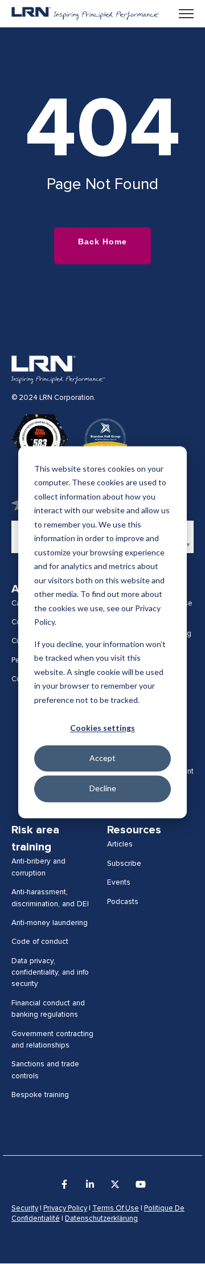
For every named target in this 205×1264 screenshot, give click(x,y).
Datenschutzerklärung (101, 1218)
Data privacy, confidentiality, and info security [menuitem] (50, 972)
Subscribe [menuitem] (124, 864)
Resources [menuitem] (134, 830)
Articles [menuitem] (120, 844)
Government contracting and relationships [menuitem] (52, 1039)
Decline (102, 788)
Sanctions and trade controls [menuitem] (45, 1069)
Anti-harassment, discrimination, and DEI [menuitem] (50, 897)
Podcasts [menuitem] (122, 902)
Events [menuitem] (118, 882)
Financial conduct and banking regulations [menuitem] (48, 1008)
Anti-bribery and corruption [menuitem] (38, 867)
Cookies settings (102, 728)
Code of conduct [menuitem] (39, 942)
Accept (102, 758)
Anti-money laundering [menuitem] (49, 923)
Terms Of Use (115, 1208)
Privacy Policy (65, 1208)
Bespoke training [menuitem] (40, 1095)
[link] (85, 13)
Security (24, 1208)
